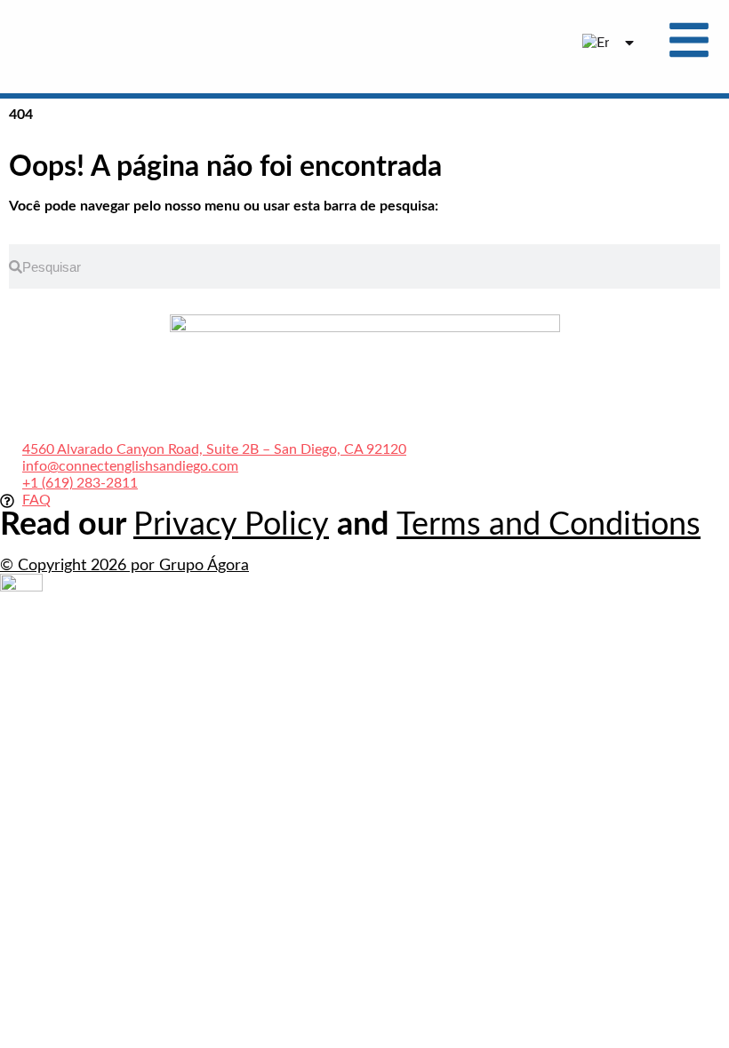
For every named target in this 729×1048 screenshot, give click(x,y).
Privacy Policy (231, 525)
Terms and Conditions (549, 525)
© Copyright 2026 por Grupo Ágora (124, 566)
